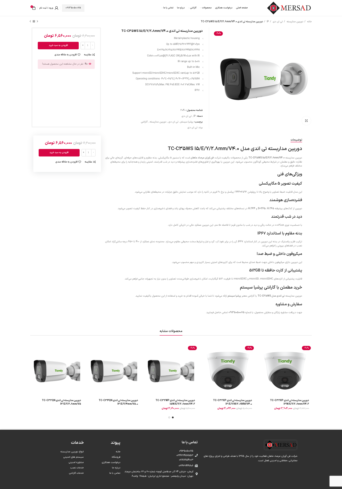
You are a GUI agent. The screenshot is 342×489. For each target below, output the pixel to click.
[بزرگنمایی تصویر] (306, 120)
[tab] (296, 140)
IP (267, 21)
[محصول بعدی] (30, 21)
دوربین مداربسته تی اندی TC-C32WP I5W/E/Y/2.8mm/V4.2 (175, 402)
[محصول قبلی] (37, 21)
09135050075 (73, 8)
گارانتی (144, 122)
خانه (309, 21)
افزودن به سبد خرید (58, 45)
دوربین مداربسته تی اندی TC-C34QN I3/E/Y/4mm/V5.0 (118, 402)
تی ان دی (277, 21)
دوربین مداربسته (294, 21)
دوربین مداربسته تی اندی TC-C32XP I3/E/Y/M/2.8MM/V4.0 (232, 402)
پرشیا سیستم (186, 122)
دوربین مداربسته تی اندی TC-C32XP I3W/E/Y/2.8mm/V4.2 (289, 402)
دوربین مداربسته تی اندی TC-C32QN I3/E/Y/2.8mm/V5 (61, 402)
